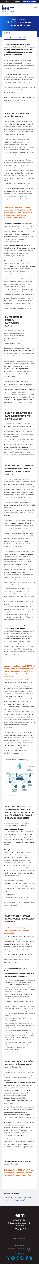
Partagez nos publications (17, 1249)
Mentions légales (19, 1238)
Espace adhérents (29, 2)
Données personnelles (19, 1242)
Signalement (19, 1245)
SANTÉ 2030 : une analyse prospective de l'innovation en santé (21, 1198)
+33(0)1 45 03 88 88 (19, 1228)
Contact (20, 1229)
